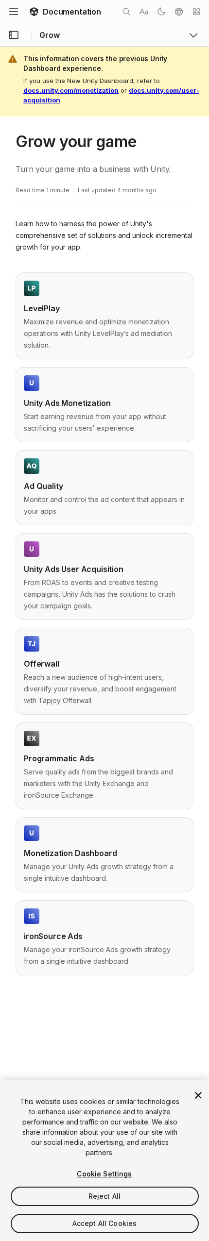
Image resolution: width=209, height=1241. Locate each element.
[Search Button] (126, 11)
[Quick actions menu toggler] (196, 11)
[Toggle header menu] (13, 11)
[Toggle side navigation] (13, 35)
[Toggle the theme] (161, 11)
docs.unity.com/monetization (71, 90)
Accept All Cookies (104, 1223)
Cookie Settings (104, 1174)
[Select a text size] (144, 11)
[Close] (198, 1095)
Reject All (104, 1196)
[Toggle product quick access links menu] (193, 35)
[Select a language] (179, 11)
